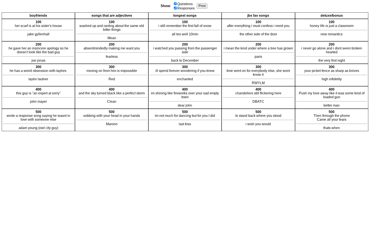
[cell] (38, 30)
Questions (185, 4)
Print (202, 6)
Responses (186, 8)
